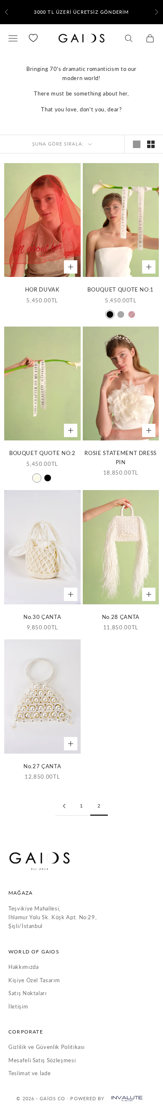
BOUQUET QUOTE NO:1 (120, 289)
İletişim (18, 1006)
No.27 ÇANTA (42, 766)
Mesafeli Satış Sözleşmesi (42, 1060)
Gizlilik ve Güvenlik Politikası (46, 1047)
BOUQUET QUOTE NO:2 (42, 453)
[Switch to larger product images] (136, 144)
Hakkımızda (23, 966)
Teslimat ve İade (29, 1073)
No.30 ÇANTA (42, 617)
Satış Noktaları (27, 993)
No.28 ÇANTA (121, 617)
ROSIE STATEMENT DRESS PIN (120, 457)
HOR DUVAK (42, 289)
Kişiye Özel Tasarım (34, 980)
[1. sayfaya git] (64, 806)
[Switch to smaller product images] (151, 144)
